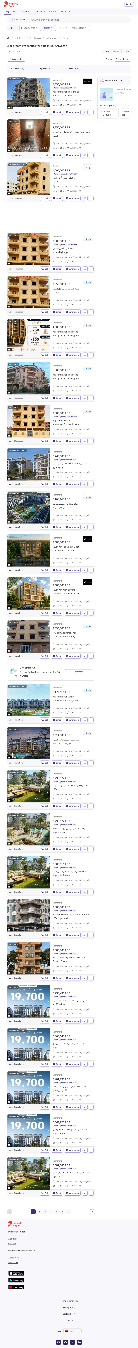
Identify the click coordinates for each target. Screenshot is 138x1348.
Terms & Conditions (69, 1301)
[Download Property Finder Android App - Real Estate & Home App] (16, 1280)
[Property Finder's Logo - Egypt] (11, 4)
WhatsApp (74, 112)
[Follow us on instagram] (58, 1342)
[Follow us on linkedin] (79, 1342)
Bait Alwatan (19, 19)
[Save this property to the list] (85, 112)
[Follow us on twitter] (72, 1342)
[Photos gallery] (28, 92)
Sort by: (109, 59)
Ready (126, 51)
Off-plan (116, 51)
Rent (15, 11)
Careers (12, 1243)
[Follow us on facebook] (65, 1342)
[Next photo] (48, 92)
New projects (26, 11)
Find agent (53, 11)
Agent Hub (13, 1257)
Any (107, 51)
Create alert (18, 59)
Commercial (40, 11)
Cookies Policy (69, 1314)
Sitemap (69, 1320)
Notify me (78, 671)
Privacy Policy (69, 1307)
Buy (7, 11)
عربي (58, 1330)
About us (13, 1238)
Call (46, 112)
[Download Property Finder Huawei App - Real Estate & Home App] (16, 1287)
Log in (129, 4)
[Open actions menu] (91, 112)
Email (58, 112)
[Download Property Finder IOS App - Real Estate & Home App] (16, 1273)
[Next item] (127, 105)
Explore (64, 11)
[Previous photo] (9, 92)
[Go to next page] (92, 1211)
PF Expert (13, 1262)
